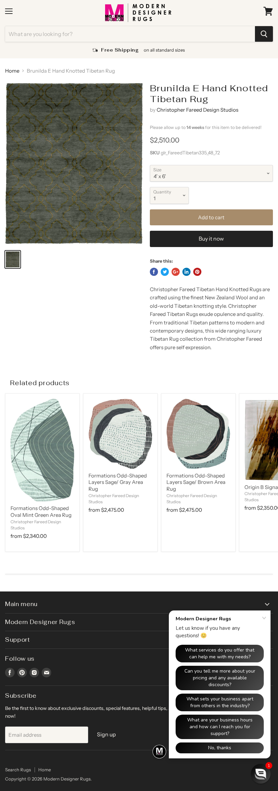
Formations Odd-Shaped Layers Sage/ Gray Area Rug (117, 482)
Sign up (106, 734)
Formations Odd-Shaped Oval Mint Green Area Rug (41, 511)
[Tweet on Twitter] (165, 272)
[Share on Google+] (176, 272)
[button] (261, 774)
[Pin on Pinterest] (197, 272)
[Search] (264, 34)
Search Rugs (18, 769)
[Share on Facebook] (154, 272)
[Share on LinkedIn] (186, 272)
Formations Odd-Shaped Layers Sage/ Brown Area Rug (195, 482)
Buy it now (211, 239)
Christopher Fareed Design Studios (197, 110)
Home (12, 71)
